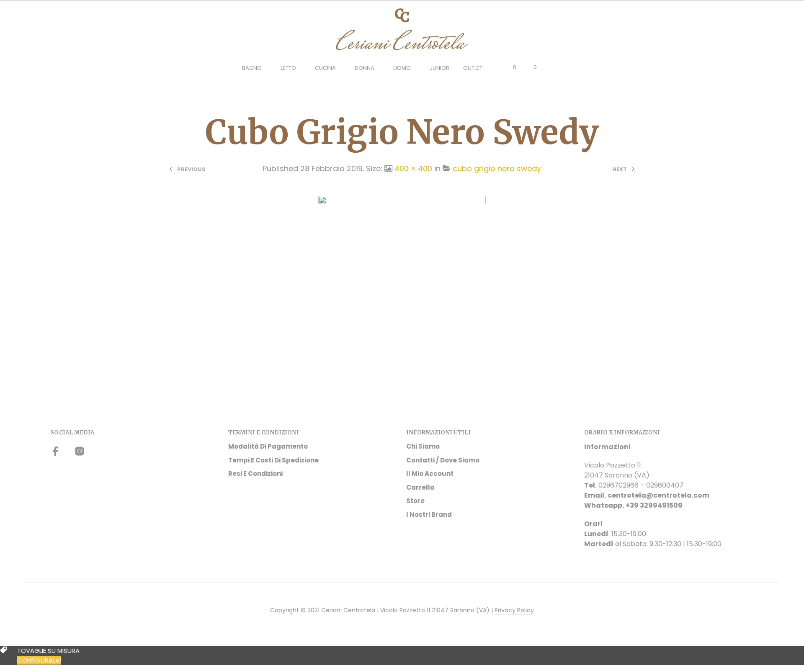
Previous (191, 169)
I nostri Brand (429, 514)
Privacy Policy (514, 610)
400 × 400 (413, 168)
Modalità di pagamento (268, 446)
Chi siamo (423, 446)
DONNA (364, 68)
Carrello (420, 487)
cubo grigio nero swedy (497, 168)
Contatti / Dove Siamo (442, 460)
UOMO (402, 68)
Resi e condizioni (255, 473)
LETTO (288, 68)
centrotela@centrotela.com (658, 495)
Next (619, 169)
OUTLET (472, 68)
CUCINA (325, 68)
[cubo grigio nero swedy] (402, 279)
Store (415, 500)
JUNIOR (439, 68)
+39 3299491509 (654, 505)
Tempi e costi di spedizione (273, 460)
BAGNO (252, 68)
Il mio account (430, 473)
